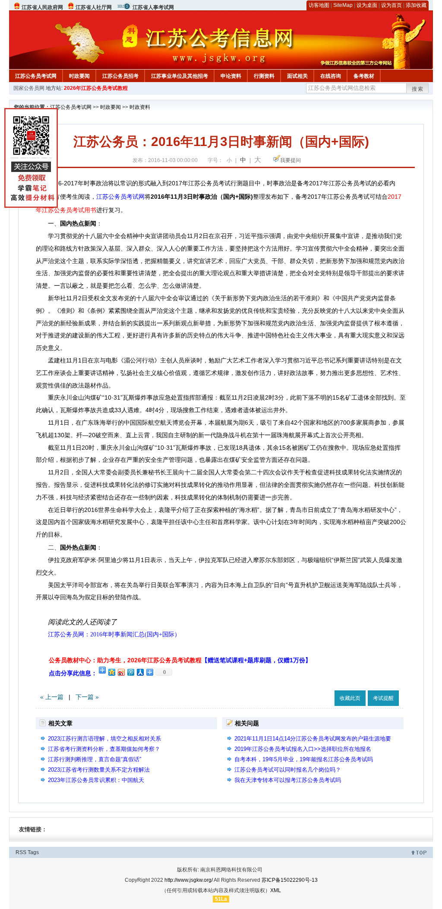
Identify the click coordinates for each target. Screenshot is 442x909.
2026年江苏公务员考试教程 (96, 88)
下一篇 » (87, 696)
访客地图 (319, 5)
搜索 (418, 89)
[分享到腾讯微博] (130, 672)
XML (275, 890)
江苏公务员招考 (120, 76)
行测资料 (264, 76)
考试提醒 (383, 698)
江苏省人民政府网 (42, 7)
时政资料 (139, 107)
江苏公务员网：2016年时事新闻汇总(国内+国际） (114, 634)
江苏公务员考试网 (36, 76)
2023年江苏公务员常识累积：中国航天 (96, 780)
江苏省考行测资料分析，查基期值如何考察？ (104, 749)
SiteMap (343, 5)
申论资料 (231, 76)
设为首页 (391, 5)
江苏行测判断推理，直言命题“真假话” (94, 759)
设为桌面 (367, 5)
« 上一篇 (51, 696)
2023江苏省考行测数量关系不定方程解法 (99, 769)
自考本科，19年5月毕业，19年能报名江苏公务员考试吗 (303, 759)
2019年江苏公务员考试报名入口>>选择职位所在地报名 (302, 749)
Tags (33, 852)
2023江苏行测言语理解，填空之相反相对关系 (104, 738)
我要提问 (290, 160)
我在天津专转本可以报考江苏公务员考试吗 (287, 780)
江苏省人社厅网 (94, 7)
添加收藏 (416, 5)
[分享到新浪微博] (121, 672)
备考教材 (364, 76)
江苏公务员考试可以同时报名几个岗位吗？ (287, 769)
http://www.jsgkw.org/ (188, 880)
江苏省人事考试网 (153, 7)
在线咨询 (330, 76)
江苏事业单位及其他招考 (179, 76)
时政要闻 (79, 76)
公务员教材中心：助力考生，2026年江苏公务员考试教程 (180, 660)
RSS (21, 852)
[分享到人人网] (140, 672)
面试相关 (297, 76)
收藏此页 (350, 698)
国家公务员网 (28, 88)
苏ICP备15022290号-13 (290, 880)
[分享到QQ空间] (111, 672)
